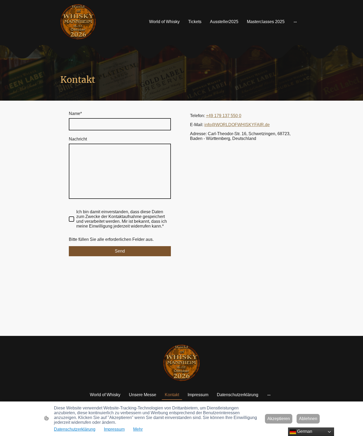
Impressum (114, 429)
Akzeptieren (278, 418)
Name (75, 113)
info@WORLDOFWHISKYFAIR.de (237, 124)
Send (120, 251)
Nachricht (78, 139)
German (304, 431)
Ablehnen (308, 418)
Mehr (138, 429)
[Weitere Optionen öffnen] (295, 22)
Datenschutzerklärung (74, 429)
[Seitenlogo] (78, 22)
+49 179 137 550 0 (223, 115)
